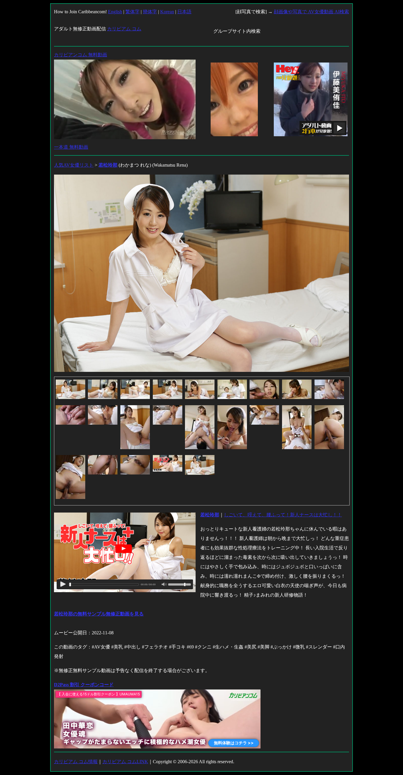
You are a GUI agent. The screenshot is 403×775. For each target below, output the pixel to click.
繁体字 (132, 11)
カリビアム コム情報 (76, 761)
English (115, 11)
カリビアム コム (124, 28)
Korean (167, 11)
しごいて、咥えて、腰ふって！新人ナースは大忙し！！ (283, 514)
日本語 (184, 11)
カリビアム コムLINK (125, 761)
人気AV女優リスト (74, 165)
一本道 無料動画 (71, 147)
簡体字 (150, 11)
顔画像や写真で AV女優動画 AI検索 (311, 11)
